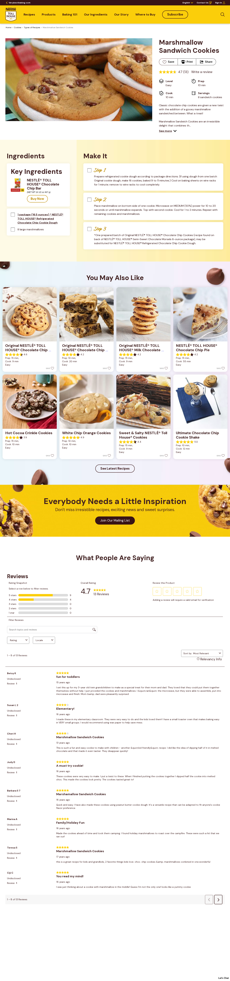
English (186, 3)
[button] (168, 131)
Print (190, 61)
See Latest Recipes (115, 468)
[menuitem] (29, 14)
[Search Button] (223, 14)
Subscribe (175, 14)
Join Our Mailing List (115, 520)
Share (208, 61)
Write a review (201, 72)
